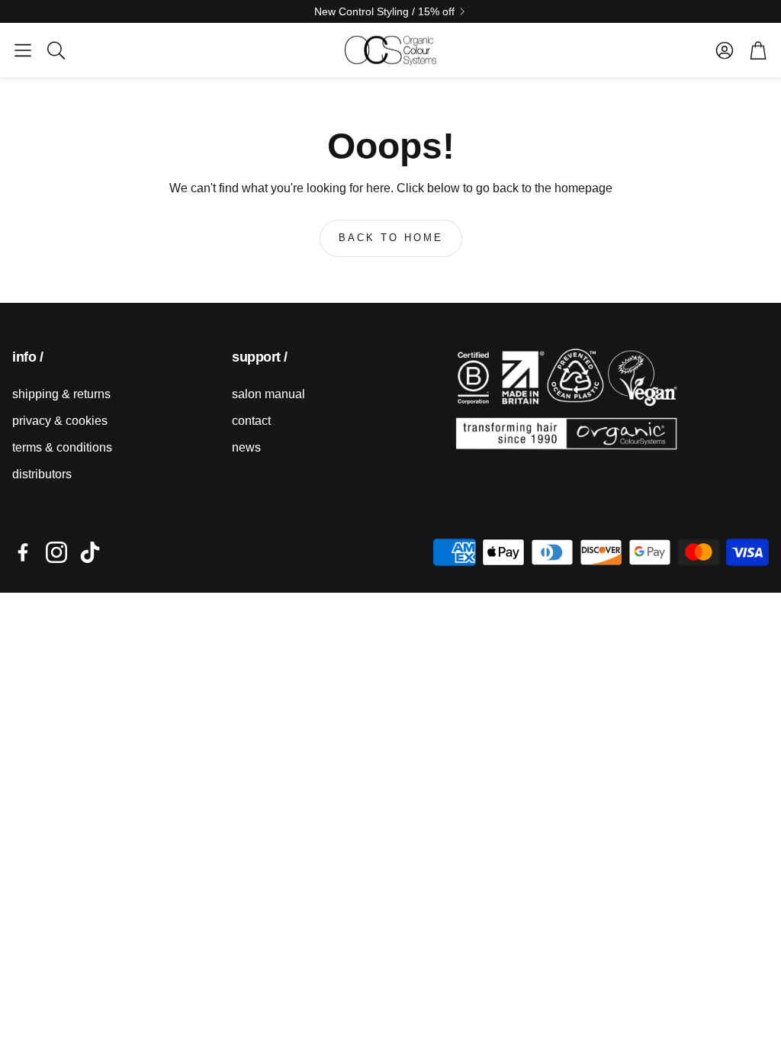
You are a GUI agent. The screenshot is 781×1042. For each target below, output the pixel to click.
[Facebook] (23, 552)
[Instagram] (56, 552)
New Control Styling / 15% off (384, 11)
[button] (23, 50)
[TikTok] (90, 552)
